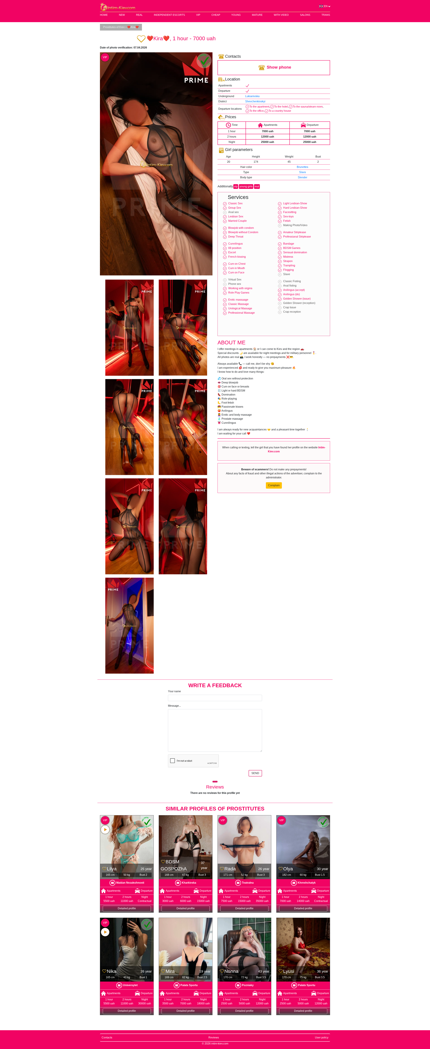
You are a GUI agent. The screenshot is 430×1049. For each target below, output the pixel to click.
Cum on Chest (236, 263)
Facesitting (289, 212)
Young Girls (246, 186)
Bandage (288, 243)
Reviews (213, 1037)
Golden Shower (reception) (299, 303)
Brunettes (302, 167)
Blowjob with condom (241, 227)
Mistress (288, 256)
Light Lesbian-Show (295, 203)
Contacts (107, 1037)
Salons (305, 14)
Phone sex (234, 283)
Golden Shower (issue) (297, 298)
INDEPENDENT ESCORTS (169, 14)
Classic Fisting (292, 281)
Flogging (288, 269)
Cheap (215, 14)
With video (281, 14)
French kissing (237, 256)
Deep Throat (235, 236)
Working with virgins (240, 288)
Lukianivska (252, 96)
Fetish (287, 220)
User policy (321, 1037)
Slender (302, 177)
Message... (174, 705)
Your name (174, 691)
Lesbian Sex (235, 216)
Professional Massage (241, 312)
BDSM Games (291, 248)
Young (236, 14)
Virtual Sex (234, 279)
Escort (232, 252)
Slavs (302, 172)
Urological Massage (240, 308)
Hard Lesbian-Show (295, 207)
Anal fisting (289, 285)
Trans (325, 14)
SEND (255, 773)
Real (139, 14)
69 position (234, 248)
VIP (198, 14)
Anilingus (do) (291, 294)
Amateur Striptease (294, 232)
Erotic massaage (238, 299)
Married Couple (237, 220)
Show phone (279, 67)
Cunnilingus (235, 243)
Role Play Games (238, 292)
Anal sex (233, 212)
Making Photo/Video (295, 225)
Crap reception (292, 311)
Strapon (288, 261)
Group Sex (234, 207)
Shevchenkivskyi (255, 101)
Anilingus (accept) (294, 290)
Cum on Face (236, 272)
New (122, 14)
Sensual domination (295, 252)
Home (104, 14)
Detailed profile (127, 908)
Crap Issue (289, 307)
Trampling (289, 265)
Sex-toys (288, 216)
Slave (286, 274)
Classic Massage (238, 304)
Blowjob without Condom (243, 232)
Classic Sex (235, 203)
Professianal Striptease (297, 236)
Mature (257, 14)
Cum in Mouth (236, 268)
